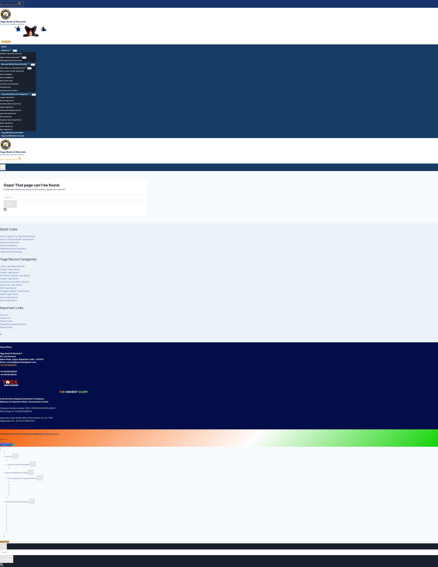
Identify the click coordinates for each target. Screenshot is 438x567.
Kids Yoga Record (6, 117)
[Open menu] (2, 167)
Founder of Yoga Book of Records (11, 53)
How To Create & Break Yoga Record (12, 71)
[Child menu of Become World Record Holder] (33, 65)
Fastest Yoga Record (7, 100)
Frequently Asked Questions (9, 84)
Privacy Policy (6, 321)
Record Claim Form (6, 81)
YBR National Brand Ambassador (11, 60)
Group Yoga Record (6, 126)
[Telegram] (7, 445)
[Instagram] (3, 445)
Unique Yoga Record (6, 107)
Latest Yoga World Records (12, 266)
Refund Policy (6, 327)
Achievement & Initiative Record (10, 110)
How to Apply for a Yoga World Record (17, 236)
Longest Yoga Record (7, 97)
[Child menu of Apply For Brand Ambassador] (24, 58)
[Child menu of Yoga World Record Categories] (34, 95)
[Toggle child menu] (15, 456)
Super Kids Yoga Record (8, 113)
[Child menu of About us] (15, 51)
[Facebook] (1, 445)
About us (4, 315)
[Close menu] (0, 449)
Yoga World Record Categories (17, 502)
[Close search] (3, 546)
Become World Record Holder (17, 473)
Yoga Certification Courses (12, 136)
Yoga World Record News (12, 133)
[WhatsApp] (13, 445)
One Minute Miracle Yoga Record (10, 104)
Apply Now (6, 42)
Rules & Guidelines (6, 74)
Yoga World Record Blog (11, 252)
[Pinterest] (10, 445)
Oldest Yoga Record (6, 123)
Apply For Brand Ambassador (19, 464)
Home (3, 47)
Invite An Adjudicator (7, 77)
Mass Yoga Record (6, 129)
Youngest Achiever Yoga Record (10, 120)
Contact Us (5, 318)
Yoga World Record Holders (9, 90)
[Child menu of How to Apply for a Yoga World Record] (29, 68)
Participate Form (5, 87)
